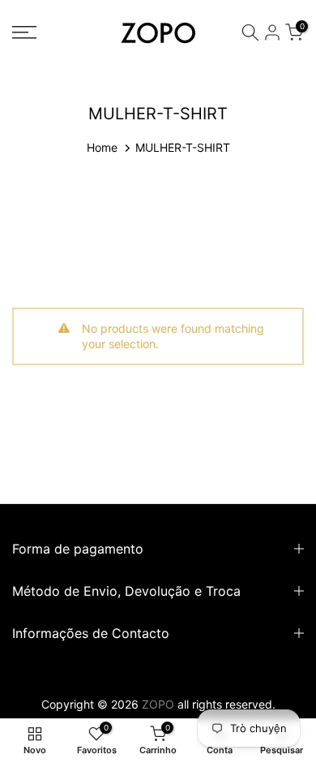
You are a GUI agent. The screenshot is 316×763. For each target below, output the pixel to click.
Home (102, 147)
